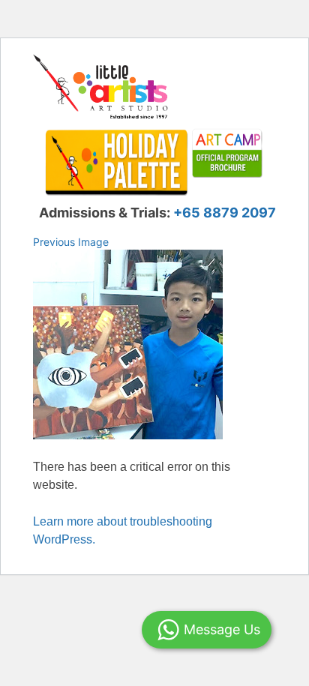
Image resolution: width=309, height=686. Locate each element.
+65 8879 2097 (224, 212)
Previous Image (71, 241)
